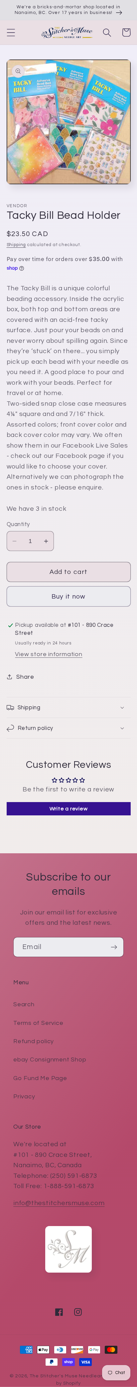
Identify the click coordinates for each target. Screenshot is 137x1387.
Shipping (16, 244)
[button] (10, 32)
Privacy (24, 1096)
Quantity (18, 524)
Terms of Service (38, 1023)
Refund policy (33, 1041)
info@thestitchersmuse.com (59, 1203)
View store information (48, 654)
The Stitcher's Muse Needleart (67, 1375)
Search (24, 1004)
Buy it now (69, 596)
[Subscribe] (113, 947)
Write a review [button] (69, 808)
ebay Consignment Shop (49, 1059)
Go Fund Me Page (40, 1078)
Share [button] (25, 677)
